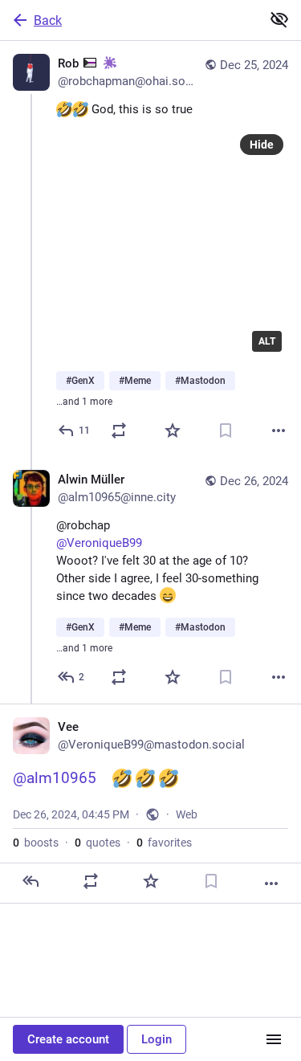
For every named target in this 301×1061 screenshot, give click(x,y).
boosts (36, 842)
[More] (278, 430)
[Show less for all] (279, 19)
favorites (164, 842)
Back (48, 20)
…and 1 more (84, 401)
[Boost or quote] (118, 430)
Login (156, 1039)
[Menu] (273, 1039)
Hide (262, 144)
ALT (266, 341)
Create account (68, 1039)
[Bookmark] (225, 430)
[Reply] (30, 881)
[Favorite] (172, 430)
